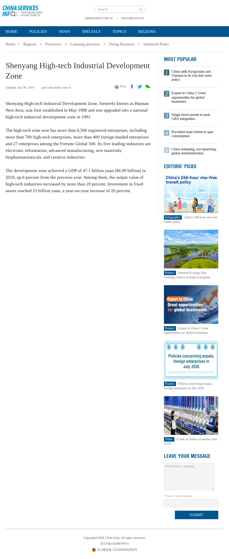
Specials (91, 31)
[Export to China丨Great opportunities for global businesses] (191, 304)
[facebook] (132, 86)
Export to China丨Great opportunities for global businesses (189, 97)
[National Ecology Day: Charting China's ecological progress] (191, 249)
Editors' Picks (180, 166)
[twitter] (140, 86)
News (64, 31)
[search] (140, 9)
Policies (38, 31)
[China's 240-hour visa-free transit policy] (191, 193)
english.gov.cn (132, 18)
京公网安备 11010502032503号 (117, 549)
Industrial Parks (156, 44)
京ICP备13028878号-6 (114, 543)
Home (11, 31)
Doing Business (121, 44)
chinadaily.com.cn (99, 18)
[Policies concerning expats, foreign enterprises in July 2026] (191, 359)
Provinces (53, 44)
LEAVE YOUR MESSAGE (187, 456)
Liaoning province (85, 44)
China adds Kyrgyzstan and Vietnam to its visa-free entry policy (192, 75)
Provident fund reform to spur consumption (192, 134)
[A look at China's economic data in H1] (191, 415)
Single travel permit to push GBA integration (191, 117)
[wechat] (147, 86)
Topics (119, 31)
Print (123, 86)
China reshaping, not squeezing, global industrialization (194, 151)
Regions (147, 31)
